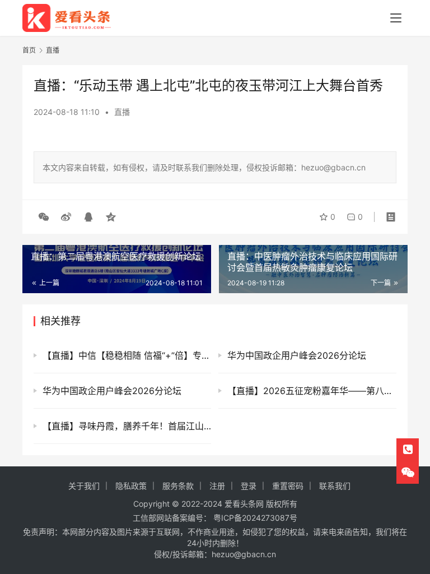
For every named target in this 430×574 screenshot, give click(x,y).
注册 (217, 485)
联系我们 (334, 485)
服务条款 (178, 485)
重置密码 (287, 485)
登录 (248, 485)
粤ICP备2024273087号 (255, 517)
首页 (29, 50)
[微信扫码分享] (44, 217)
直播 (122, 112)
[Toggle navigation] (396, 18)
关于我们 (84, 485)
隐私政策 (131, 485)
